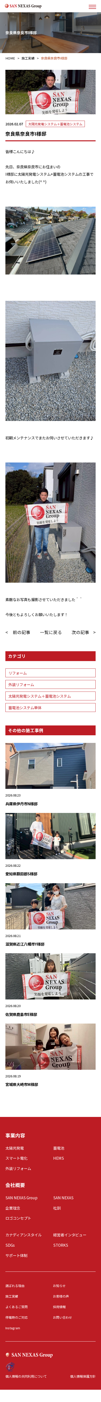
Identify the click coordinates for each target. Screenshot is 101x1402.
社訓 (57, 1208)
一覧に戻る (51, 632)
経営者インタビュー (69, 1234)
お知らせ (59, 1285)
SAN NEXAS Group (21, 1197)
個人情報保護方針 (83, 1376)
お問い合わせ (62, 1317)
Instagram (12, 1328)
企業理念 (12, 1208)
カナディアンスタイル (23, 1234)
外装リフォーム (21, 684)
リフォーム (17, 673)
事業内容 (15, 1135)
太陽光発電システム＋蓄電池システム (55, 124)
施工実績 (11, 1296)
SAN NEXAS (63, 1197)
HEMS (58, 1158)
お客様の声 (61, 1296)
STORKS (60, 1245)
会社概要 (15, 1184)
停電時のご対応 (16, 1317)
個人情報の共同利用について (26, 1376)
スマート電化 (16, 1158)
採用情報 (59, 1306)
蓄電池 (58, 1148)
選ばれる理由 (15, 1285)
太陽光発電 (14, 1148)
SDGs (10, 1245)
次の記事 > (84, 632)
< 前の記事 (17, 632)
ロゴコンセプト (18, 1218)
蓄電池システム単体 (24, 707)
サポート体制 (16, 1255)
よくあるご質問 (16, 1306)
